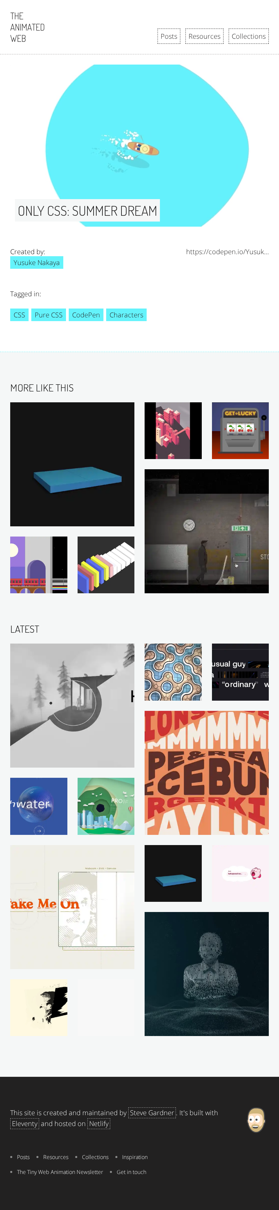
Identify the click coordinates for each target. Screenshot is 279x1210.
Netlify (99, 1123)
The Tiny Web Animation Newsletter (60, 1172)
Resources (204, 36)
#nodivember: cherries (242, 452)
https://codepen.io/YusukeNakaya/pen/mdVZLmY (227, 251)
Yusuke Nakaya (37, 262)
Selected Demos (111, 962)
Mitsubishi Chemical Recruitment (108, 827)
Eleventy (24, 1123)
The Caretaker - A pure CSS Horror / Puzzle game (206, 586)
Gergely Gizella (113, 760)
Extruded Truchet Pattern (175, 693)
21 (61, 1029)
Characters (126, 314)
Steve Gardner (152, 1112)
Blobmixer (51, 827)
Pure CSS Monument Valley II (175, 452)
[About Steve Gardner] (256, 1143)
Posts (169, 36)
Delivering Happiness (241, 894)
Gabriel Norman (245, 693)
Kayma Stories (114, 1029)
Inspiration (135, 1157)
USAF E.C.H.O (248, 1029)
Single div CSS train (41, 586)
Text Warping (249, 827)
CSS (19, 314)
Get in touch (131, 1172)
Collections (249, 36)
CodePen (86, 314)
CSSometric (117, 586)
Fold (125, 519)
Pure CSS (49, 314)
